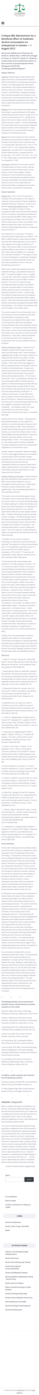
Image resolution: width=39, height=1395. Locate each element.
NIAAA (7, 1230)
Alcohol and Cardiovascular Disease (17, 1262)
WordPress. (21, 1390)
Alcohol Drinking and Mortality (16, 1294)
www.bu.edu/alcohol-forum (17, 206)
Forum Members (11, 1197)
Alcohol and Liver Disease (14, 1283)
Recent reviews (10, 1201)
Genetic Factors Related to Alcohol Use (18, 1298)
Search (7, 1175)
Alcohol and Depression (13, 1310)
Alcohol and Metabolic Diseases (16, 1273)
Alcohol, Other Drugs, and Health (17, 1226)
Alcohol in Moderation (13, 1222)
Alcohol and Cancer (12, 1258)
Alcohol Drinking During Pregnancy (17, 1306)
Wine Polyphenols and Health (15, 1302)
